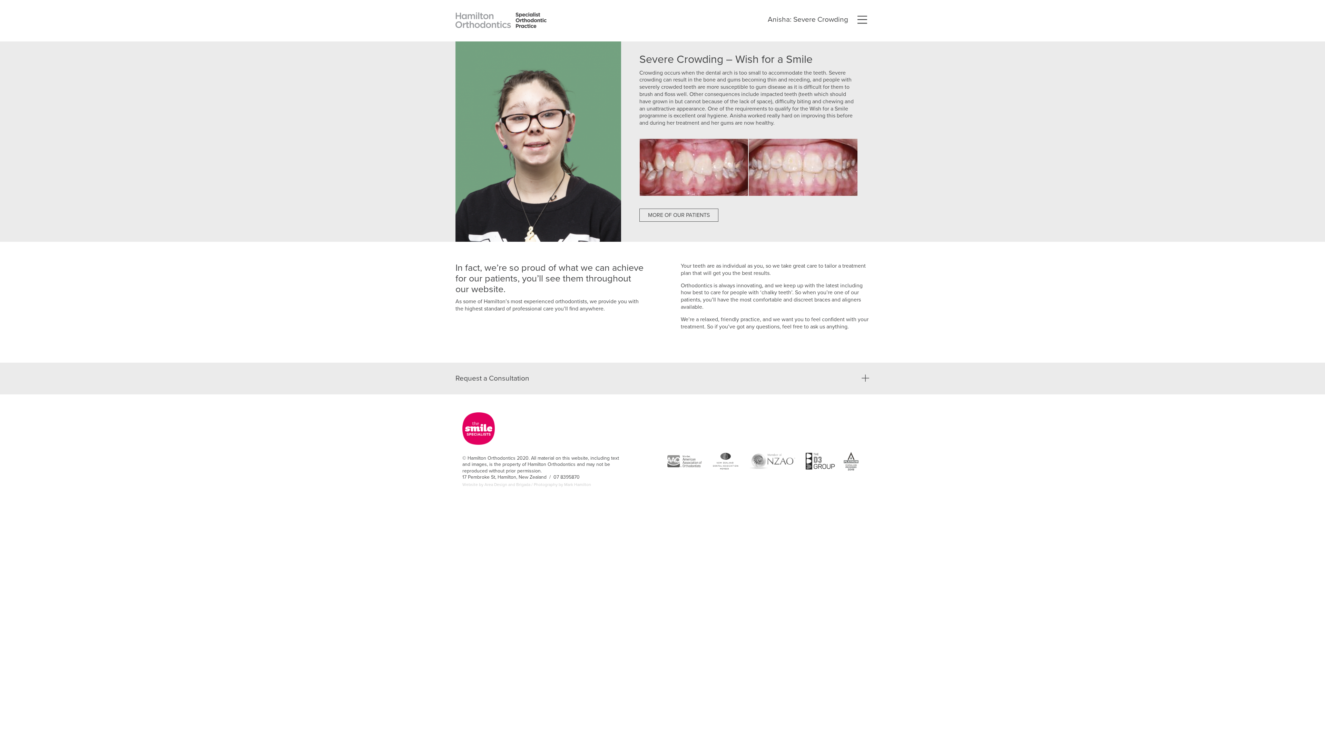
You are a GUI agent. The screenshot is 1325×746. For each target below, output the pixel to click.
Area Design (495, 484)
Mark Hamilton (577, 484)
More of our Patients (679, 215)
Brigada (523, 484)
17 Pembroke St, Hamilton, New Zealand (505, 477)
